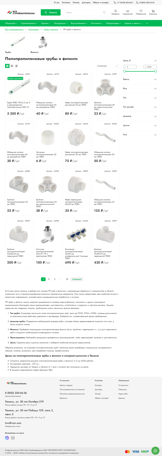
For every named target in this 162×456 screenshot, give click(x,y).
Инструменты (59, 23)
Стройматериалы (28, 23)
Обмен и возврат (101, 2)
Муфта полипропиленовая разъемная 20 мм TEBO (76, 153)
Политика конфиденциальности (72, 393)
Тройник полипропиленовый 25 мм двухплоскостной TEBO (46, 203)
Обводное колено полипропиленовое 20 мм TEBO (104, 154)
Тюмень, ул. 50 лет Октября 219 (24, 401)
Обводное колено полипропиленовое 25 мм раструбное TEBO (46, 105)
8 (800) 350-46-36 (146, 2)
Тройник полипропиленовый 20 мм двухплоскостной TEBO (104, 106)
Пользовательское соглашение (72, 389)
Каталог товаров (66, 385)
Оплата (76, 2)
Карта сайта (123, 393)
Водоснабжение (78, 23)
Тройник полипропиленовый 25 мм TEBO (17, 202)
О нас (56, 2)
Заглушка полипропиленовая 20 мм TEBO (46, 154)
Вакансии (63, 398)
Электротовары (112, 23)
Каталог (53, 12)
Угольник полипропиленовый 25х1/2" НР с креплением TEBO (45, 252)
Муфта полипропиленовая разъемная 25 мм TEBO (76, 103)
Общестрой (10, 23)
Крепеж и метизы (132, 23)
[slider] (124, 71)
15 (67, 279)
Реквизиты (123, 389)
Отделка (44, 23)
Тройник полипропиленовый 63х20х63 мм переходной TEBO (16, 252)
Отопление (96, 23)
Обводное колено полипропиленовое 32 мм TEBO (104, 202)
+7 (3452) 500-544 (125, 2)
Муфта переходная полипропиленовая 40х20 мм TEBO (73, 202)
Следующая (77, 279)
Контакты (66, 2)
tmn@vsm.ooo (13, 423)
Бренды (122, 398)
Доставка (86, 2)
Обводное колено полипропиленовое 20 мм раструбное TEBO (17, 154)
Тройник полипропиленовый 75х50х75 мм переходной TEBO (103, 252)
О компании (123, 385)
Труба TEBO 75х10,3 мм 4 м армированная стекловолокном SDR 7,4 (18, 105)
